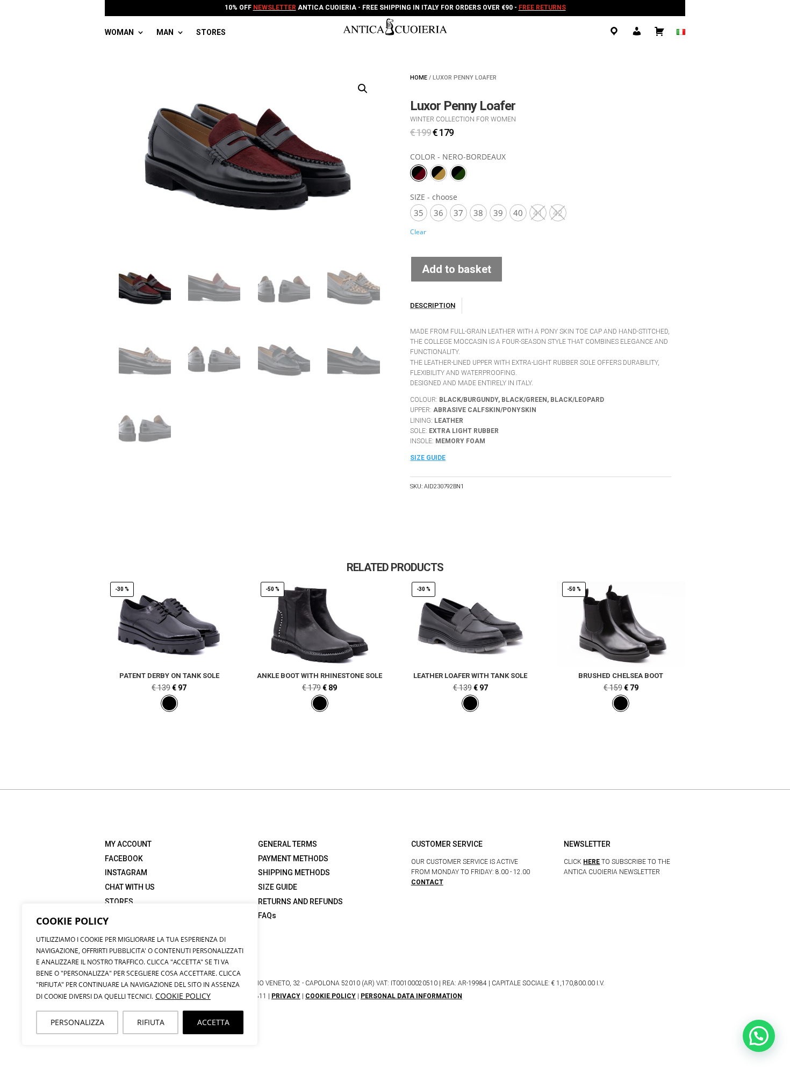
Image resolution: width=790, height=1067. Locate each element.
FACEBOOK (124, 858)
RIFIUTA (150, 1022)
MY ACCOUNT (128, 844)
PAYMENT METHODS (293, 858)
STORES (119, 901)
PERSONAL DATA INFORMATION (411, 996)
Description (432, 305)
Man (165, 32)
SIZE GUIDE (428, 458)
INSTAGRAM (126, 872)
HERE (591, 862)
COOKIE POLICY (183, 996)
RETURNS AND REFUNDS (300, 901)
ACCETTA (213, 1022)
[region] (139, 974)
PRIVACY (285, 996)
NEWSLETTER (274, 7)
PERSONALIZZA (77, 1022)
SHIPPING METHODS (294, 872)
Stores (211, 32)
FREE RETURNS (542, 7)
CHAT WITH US (130, 887)
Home (418, 77)
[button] (362, 88)
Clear (418, 232)
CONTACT (427, 882)
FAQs (267, 915)
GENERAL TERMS (287, 844)
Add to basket (456, 269)
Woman (119, 32)
